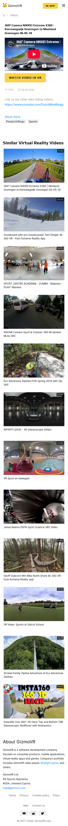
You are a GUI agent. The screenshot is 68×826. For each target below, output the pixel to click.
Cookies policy (40, 795)
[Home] (4, 15)
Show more (12, 117)
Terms (12, 795)
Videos (14, 15)
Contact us (38, 805)
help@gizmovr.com (14, 787)
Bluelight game (49, 762)
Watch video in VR (25, 77)
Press (56, 795)
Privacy (24, 795)
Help (25, 805)
